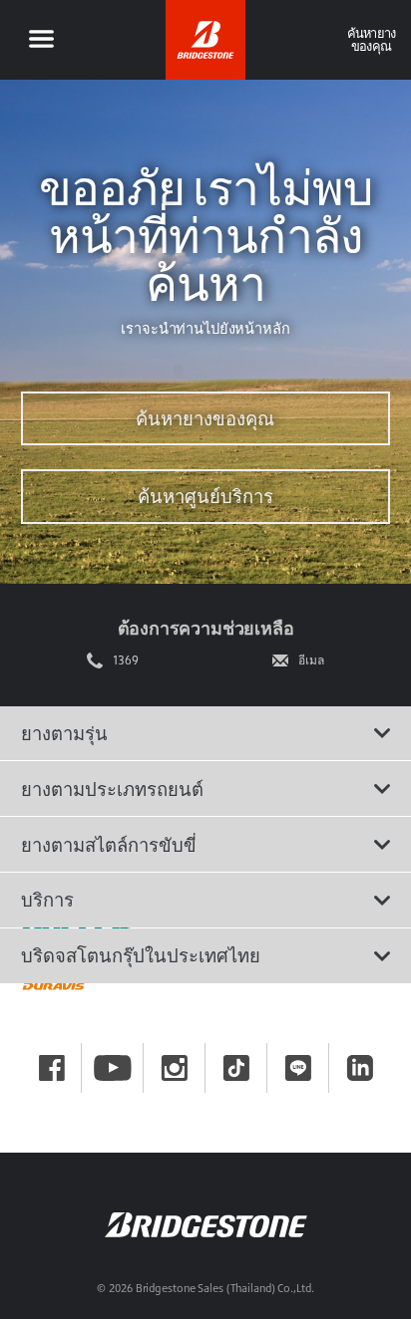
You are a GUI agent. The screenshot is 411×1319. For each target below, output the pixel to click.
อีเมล (311, 660)
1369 (126, 660)
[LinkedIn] (360, 1068)
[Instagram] (175, 1068)
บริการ (47, 900)
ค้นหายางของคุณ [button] (371, 39)
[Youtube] (113, 1068)
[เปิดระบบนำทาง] (41, 40)
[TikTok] (236, 1068)
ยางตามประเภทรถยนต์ (112, 789)
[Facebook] (52, 1068)
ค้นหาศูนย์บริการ (205, 496)
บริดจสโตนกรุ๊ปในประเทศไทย (140, 955)
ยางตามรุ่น (64, 733)
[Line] (298, 1068)
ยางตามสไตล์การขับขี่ (109, 845)
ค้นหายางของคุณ (205, 418)
